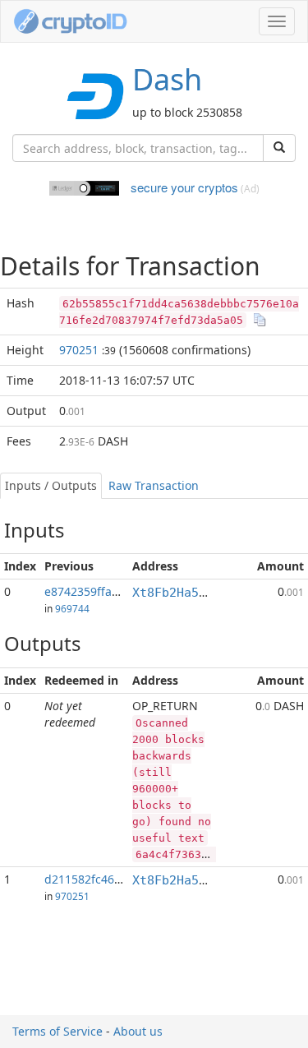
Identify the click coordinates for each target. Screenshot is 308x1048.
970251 (79, 350)
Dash (167, 79)
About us (138, 1031)
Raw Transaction (153, 485)
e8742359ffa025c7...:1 (103, 591)
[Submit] (279, 148)
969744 (72, 608)
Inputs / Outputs (51, 485)
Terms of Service (57, 1031)
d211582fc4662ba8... (101, 879)
